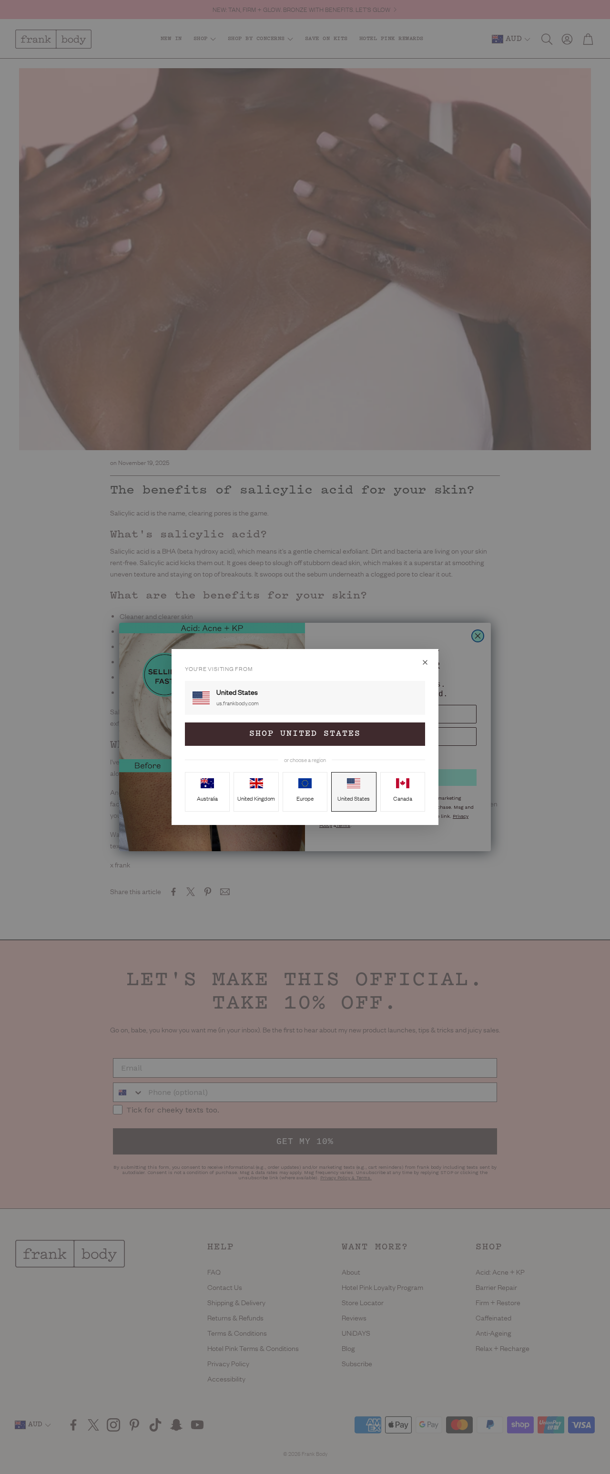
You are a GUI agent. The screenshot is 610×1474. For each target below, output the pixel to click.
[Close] (425, 662)
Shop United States (305, 734)
